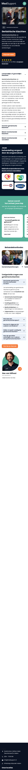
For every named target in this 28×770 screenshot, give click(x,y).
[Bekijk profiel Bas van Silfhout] (20, 369)
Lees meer (7, 234)
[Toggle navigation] (24, 4)
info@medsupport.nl (10, 760)
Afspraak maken (8, 54)
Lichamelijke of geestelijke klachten (11, 74)
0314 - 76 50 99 (8, 756)
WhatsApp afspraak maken (12, 763)
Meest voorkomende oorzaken (9, 139)
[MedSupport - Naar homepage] (9, 3)
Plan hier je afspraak (9, 346)
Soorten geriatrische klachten (9, 126)
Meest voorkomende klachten (9, 133)
